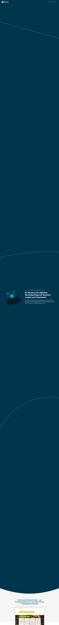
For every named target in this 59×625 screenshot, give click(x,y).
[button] (57, 2)
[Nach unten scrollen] (29, 591)
